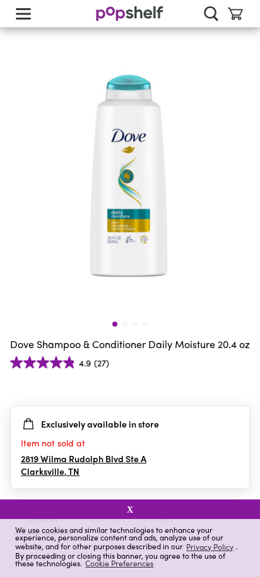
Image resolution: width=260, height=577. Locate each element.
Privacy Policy (209, 546)
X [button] (130, 509)
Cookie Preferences (119, 563)
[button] (240, 387)
